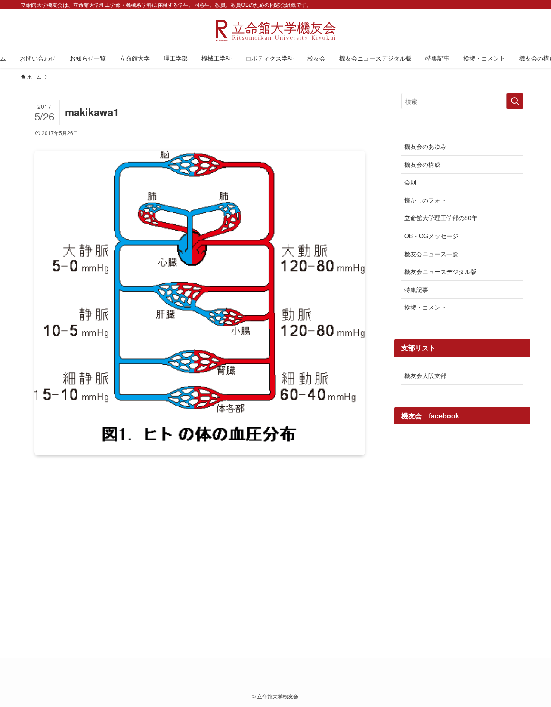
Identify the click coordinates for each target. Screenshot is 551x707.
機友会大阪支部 (425, 375)
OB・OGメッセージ (431, 235)
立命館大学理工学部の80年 (440, 217)
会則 (410, 182)
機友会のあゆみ (425, 146)
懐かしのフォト (425, 200)
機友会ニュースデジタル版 (440, 271)
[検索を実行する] (514, 101)
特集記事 (416, 289)
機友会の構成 (422, 164)
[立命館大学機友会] (275, 30)
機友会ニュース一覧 (431, 253)
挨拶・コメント (425, 307)
